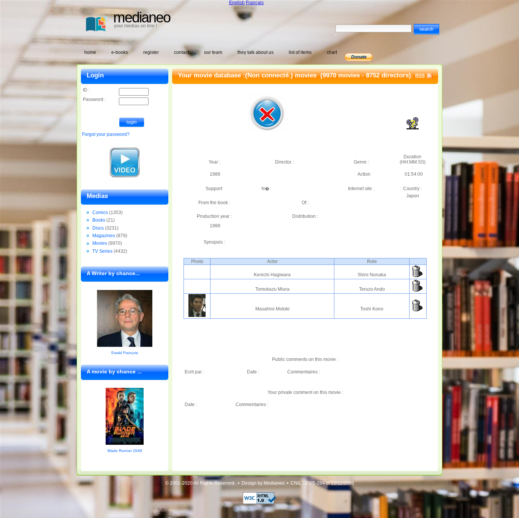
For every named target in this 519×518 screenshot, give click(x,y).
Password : (94, 99)
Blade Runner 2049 (125, 451)
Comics (100, 212)
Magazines (103, 235)
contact (181, 52)
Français (255, 2)
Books (98, 220)
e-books (119, 52)
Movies (99, 243)
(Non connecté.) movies (281, 75)
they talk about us (255, 52)
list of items (300, 52)
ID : (86, 90)
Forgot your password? (106, 134)
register (151, 52)
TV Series (102, 251)
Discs (98, 228)
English (237, 2)
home (90, 52)
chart (332, 52)
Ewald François (124, 353)
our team (213, 52)
